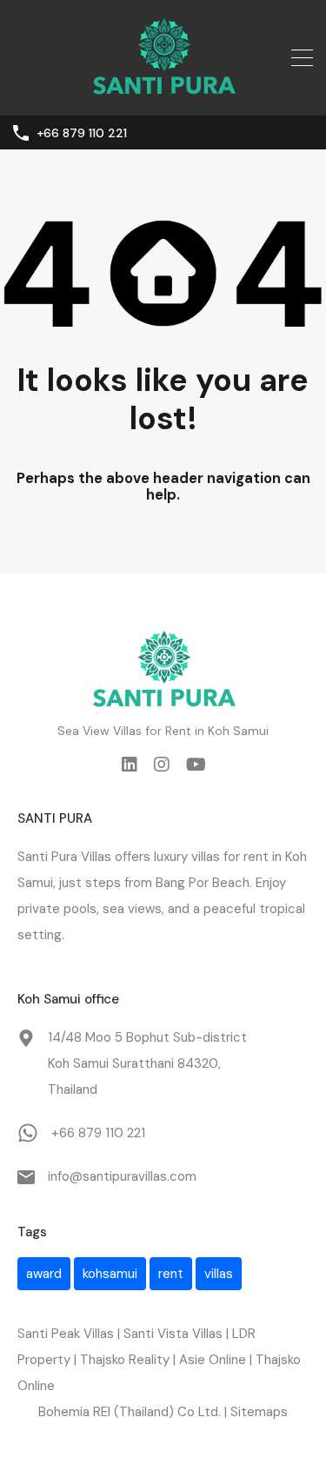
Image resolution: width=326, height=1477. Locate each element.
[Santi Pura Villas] (163, 94)
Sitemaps (259, 1412)
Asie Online (212, 1359)
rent (256, 856)
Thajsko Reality (125, 1359)
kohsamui (110, 1273)
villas (218, 1273)
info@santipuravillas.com (122, 1176)
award (44, 1273)
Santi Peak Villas (65, 1333)
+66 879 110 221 (82, 133)
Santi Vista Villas (173, 1333)
